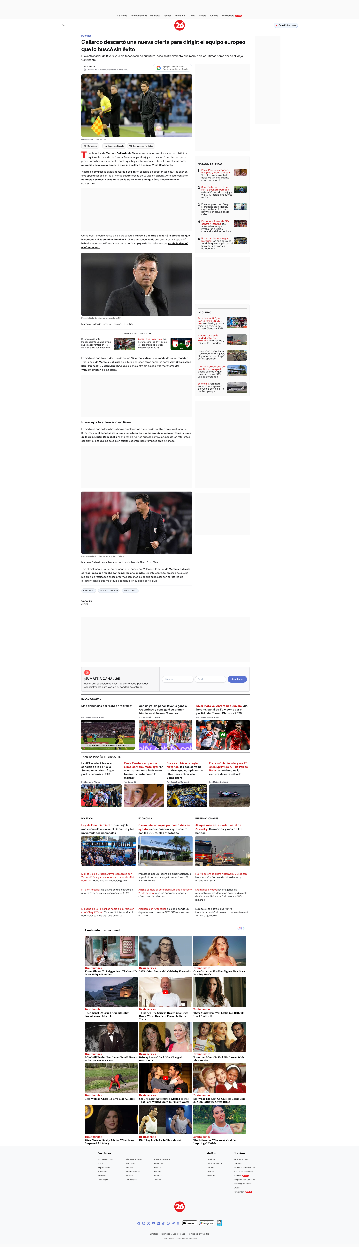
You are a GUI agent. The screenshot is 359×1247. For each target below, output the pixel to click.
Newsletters (242, 1192)
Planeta (157, 1171)
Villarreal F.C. (130, 590)
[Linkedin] (158, 1223)
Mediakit (241, 1175)
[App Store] (189, 1223)
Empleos (237, 1187)
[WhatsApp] (168, 1223)
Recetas (158, 1175)
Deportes (86, 36)
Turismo (157, 1179)
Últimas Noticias (105, 1159)
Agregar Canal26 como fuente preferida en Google (175, 67)
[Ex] (148, 1223)
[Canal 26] (179, 1207)
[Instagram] (143, 1223)
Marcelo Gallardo (109, 590)
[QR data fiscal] (219, 1225)
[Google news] (178, 1223)
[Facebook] (138, 1223)
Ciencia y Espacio (162, 1159)
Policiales (102, 1175)
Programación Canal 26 (244, 1179)
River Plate (88, 590)
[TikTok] (163, 1223)
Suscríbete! (237, 679)
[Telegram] (173, 1223)
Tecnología (103, 1179)
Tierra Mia (211, 1167)
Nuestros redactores (243, 1183)
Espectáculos (104, 1167)
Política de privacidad (243, 1171)
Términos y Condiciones (173, 1233)
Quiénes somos (241, 1159)
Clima (100, 1163)
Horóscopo (103, 1171)
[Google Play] (206, 1223)
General (129, 1167)
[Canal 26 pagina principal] (179, 29)
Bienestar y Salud (134, 1159)
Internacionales (206, 818)
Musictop (211, 1175)
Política (87, 818)
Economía (145, 818)
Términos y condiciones (244, 1167)
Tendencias (131, 1179)
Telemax (210, 1171)
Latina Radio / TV (214, 1163)
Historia (157, 1167)
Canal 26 (91, 66)
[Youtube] (153, 1223)
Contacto (238, 1163)
